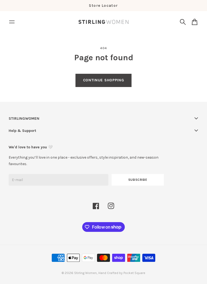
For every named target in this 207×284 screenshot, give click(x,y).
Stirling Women (85, 273)
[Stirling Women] (103, 22)
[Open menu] (12, 21)
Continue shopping (103, 80)
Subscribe (137, 180)
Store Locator (103, 5)
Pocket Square (134, 273)
